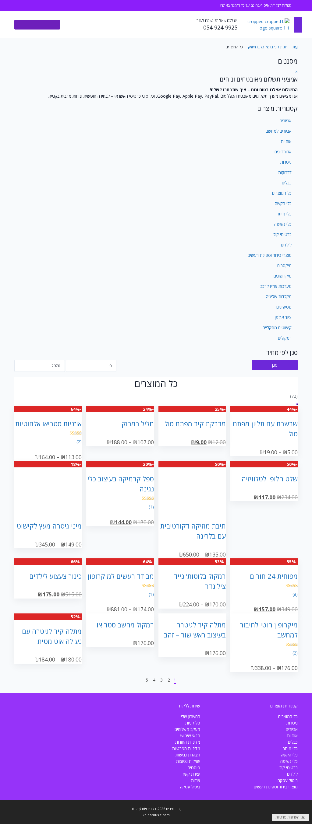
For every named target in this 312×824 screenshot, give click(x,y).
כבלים (287, 183)
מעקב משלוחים (187, 729)
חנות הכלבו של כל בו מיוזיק (267, 47)
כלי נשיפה (283, 224)
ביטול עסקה (288, 780)
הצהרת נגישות (188, 755)
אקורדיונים (283, 152)
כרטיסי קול (282, 234)
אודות (195, 780)
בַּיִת (295, 47)
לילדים (286, 245)
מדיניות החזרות (187, 742)
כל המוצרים (282, 193)
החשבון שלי (190, 716)
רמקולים (285, 338)
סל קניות (192, 723)
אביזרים (286, 121)
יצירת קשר (191, 774)
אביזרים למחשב (279, 131)
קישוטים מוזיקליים (277, 327)
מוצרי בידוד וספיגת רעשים (270, 255)
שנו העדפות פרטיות (290, 817)
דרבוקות (285, 172)
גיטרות (286, 162)
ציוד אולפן (283, 317)
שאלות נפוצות (188, 761)
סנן (275, 365)
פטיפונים (284, 307)
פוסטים (194, 767)
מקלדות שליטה (279, 296)
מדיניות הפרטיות (186, 748)
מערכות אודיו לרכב (276, 286)
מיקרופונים (283, 276)
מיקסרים (284, 265)
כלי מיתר (284, 214)
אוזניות (286, 141)
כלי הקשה (283, 203)
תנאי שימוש (190, 735)
